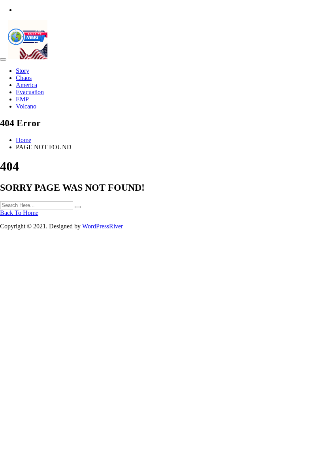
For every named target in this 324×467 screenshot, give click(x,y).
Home (23, 140)
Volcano (26, 106)
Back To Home (19, 212)
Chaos (24, 77)
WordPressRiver (102, 226)
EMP (22, 99)
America (26, 85)
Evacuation (30, 92)
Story (22, 70)
